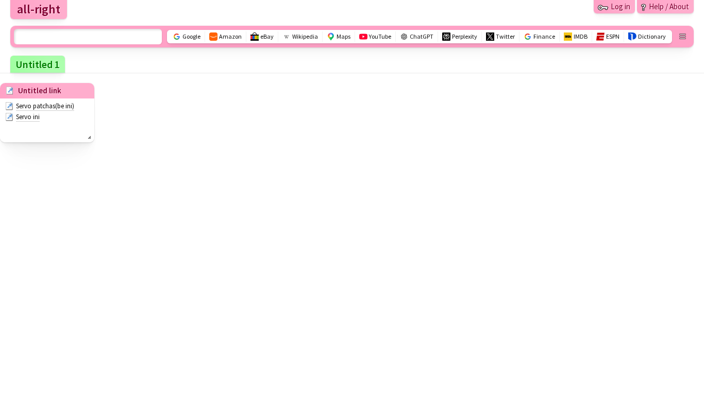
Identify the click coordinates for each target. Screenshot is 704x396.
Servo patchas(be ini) (45, 106)
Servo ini (28, 116)
